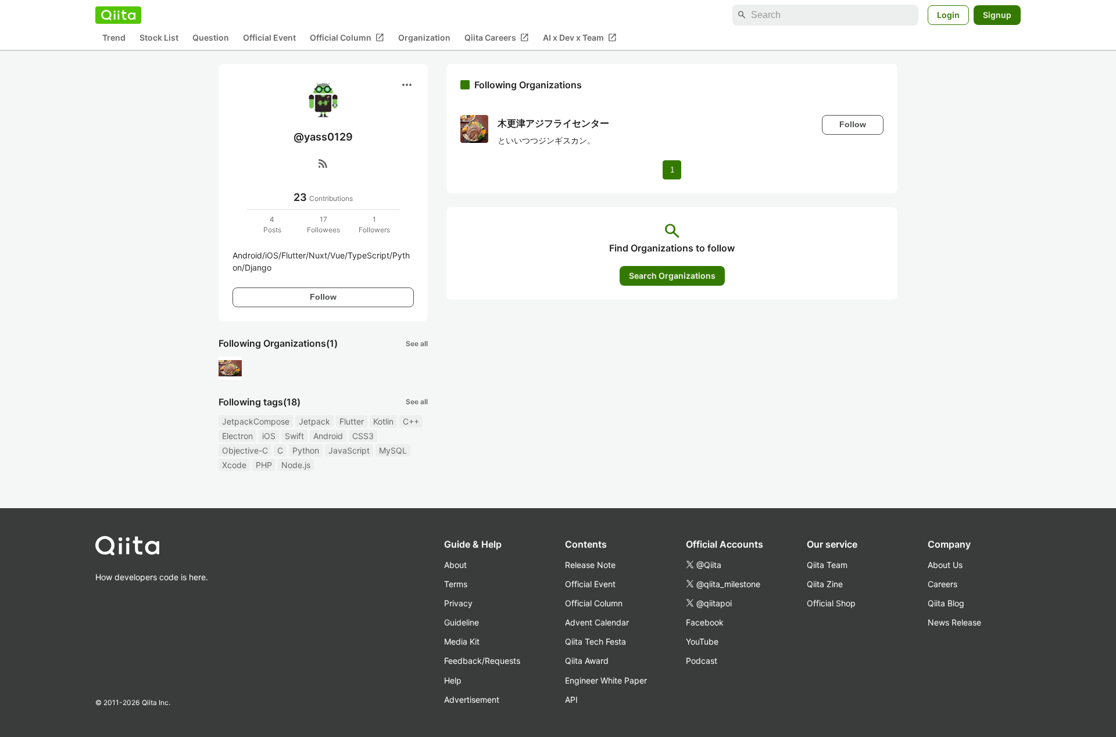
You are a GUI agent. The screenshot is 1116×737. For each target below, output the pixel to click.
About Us (945, 565)
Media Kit (462, 641)
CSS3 (363, 436)
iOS (269, 436)
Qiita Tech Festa (595, 641)
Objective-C (245, 450)
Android (328, 436)
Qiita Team (827, 565)
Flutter (351, 421)
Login (948, 15)
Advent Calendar (597, 622)
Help (453, 680)
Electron (237, 436)
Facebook (705, 622)
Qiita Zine (825, 584)
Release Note (590, 565)
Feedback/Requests (482, 661)
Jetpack (314, 421)
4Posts (272, 224)
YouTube (702, 641)
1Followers (374, 224)
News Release (954, 622)
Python (305, 450)
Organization (424, 38)
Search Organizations (672, 276)
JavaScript (349, 450)
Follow (323, 296)
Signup (997, 15)
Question (210, 38)
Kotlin (383, 421)
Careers (942, 584)
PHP (264, 465)
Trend (114, 38)
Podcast (701, 661)
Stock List (159, 38)
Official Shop (831, 603)
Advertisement (471, 699)
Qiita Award (587, 661)
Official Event (269, 38)
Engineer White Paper (606, 680)
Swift (294, 436)
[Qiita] (118, 15)
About (455, 565)
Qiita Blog (946, 603)
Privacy (458, 603)
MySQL (393, 450)
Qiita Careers (496, 38)
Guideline (461, 622)
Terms (455, 584)
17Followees (323, 224)
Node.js (295, 465)
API (571, 699)
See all (417, 343)
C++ (411, 421)
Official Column (347, 38)
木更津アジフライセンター (553, 123)
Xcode (234, 465)
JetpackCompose (255, 421)
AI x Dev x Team (580, 38)
